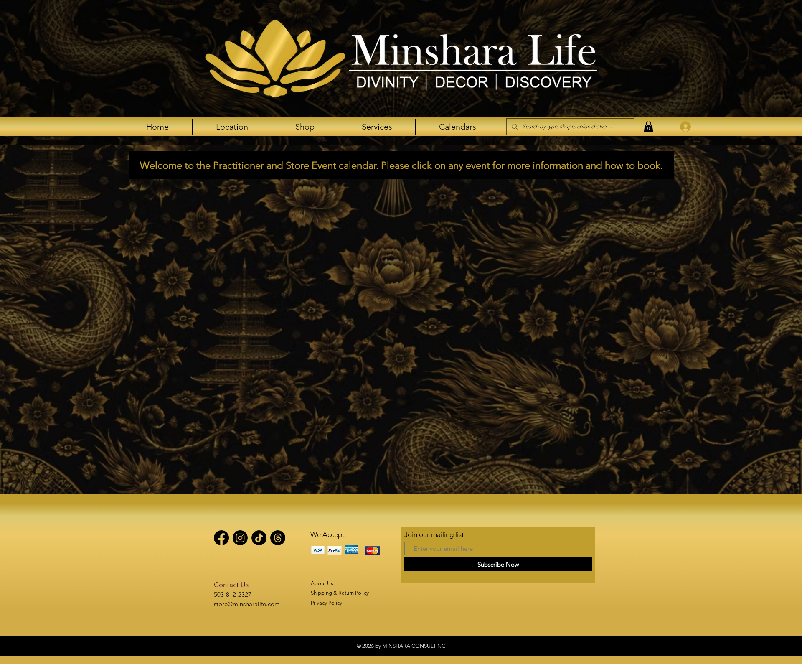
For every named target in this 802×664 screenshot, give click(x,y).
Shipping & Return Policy (340, 593)
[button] (648, 126)
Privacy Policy (326, 603)
